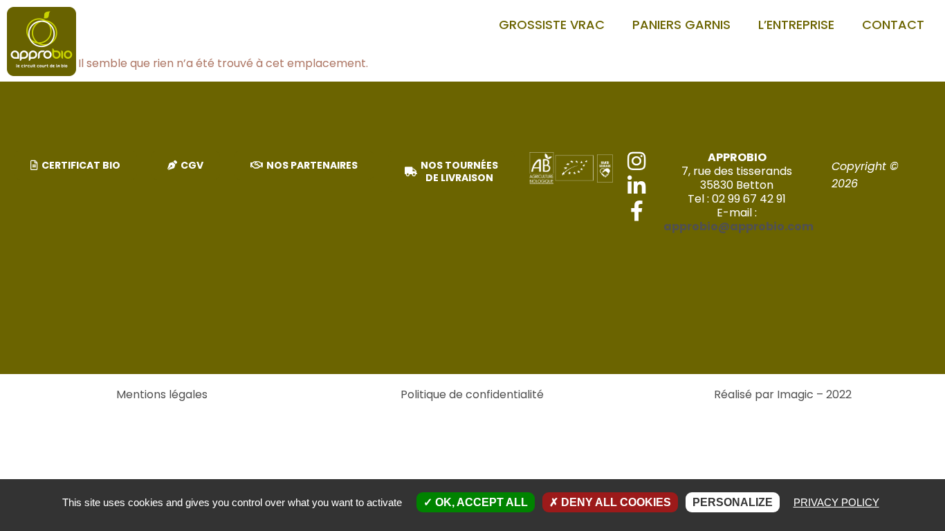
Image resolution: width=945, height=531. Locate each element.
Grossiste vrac (552, 24)
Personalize (732, 502)
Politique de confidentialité (472, 394)
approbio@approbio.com (738, 226)
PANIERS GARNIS (681, 24)
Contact (893, 24)
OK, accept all (480, 502)
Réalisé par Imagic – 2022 (783, 394)
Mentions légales (162, 394)
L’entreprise (796, 24)
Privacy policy (836, 502)
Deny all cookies (614, 502)
